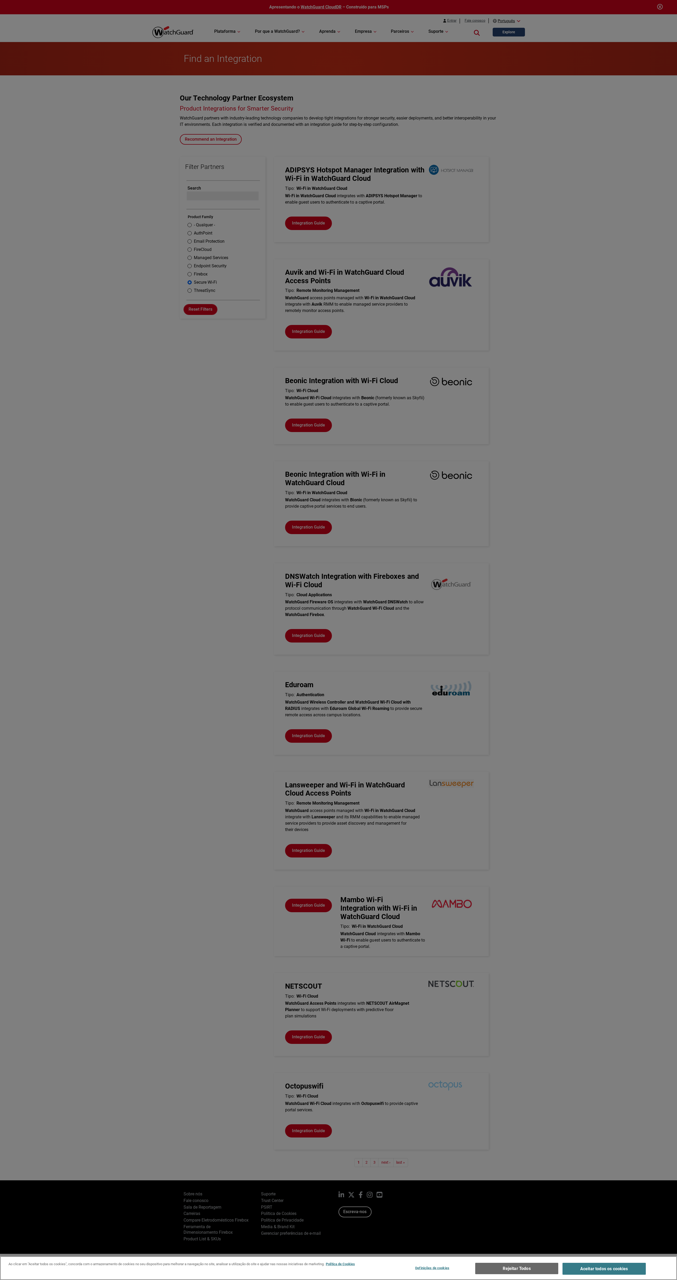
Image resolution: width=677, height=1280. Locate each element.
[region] (338, 1268)
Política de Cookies (340, 1264)
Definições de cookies (432, 1268)
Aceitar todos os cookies (604, 1268)
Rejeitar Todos (516, 1268)
